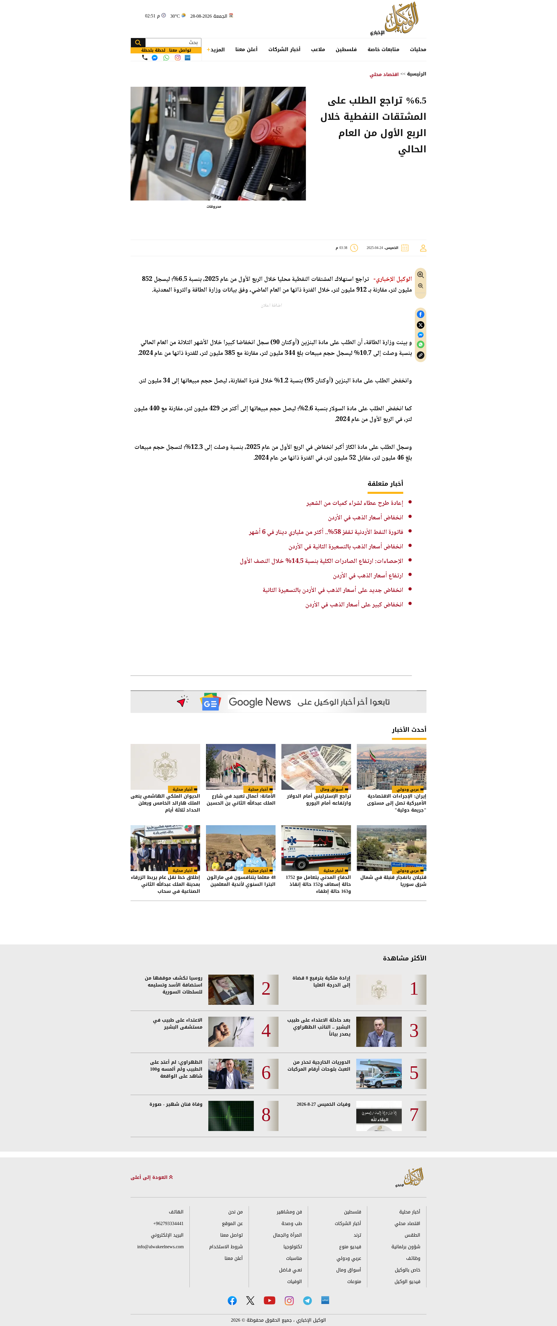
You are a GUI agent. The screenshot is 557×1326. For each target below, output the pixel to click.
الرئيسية (416, 73)
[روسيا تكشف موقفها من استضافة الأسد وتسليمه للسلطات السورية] (231, 990)
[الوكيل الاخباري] (409, 1177)
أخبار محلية (258, 789)
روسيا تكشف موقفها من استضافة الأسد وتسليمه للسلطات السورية (173, 985)
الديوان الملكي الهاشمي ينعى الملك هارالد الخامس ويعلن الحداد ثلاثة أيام (165, 803)
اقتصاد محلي (384, 74)
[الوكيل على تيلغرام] (307, 1300)
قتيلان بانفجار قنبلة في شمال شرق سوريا (393, 881)
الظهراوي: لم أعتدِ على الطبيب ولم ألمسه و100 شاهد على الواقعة (176, 1069)
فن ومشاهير (289, 1211)
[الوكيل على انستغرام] (289, 1300)
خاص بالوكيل (407, 1269)
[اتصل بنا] (144, 57)
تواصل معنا (231, 1235)
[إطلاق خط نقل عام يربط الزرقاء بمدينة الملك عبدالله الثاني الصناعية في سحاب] (165, 848)
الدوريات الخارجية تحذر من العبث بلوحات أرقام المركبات (318, 1066)
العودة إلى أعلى (150, 1177)
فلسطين (346, 49)
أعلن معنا (246, 49)
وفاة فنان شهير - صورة (175, 1104)
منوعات (354, 1281)
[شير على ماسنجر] (421, 335)
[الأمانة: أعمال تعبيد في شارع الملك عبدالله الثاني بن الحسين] (241, 767)
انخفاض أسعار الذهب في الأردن (365, 517)
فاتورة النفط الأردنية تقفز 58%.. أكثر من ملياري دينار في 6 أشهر (326, 532)
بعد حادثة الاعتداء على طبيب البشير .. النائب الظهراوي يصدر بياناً (318, 1027)
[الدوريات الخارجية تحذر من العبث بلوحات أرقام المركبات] (379, 1074)
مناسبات (294, 1258)
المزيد (218, 49)
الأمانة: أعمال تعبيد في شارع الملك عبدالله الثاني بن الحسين (241, 800)
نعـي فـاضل (290, 1269)
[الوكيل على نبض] (325, 1300)
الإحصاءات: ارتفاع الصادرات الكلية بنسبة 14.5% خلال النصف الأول (321, 561)
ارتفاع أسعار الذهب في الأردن (368, 575)
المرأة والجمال (287, 1235)
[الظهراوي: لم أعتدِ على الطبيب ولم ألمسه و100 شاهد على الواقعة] (231, 1074)
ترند (357, 1235)
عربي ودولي (408, 789)
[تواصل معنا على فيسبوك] (155, 58)
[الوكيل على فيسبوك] (232, 1300)
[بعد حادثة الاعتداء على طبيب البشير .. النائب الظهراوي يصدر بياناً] (379, 1032)
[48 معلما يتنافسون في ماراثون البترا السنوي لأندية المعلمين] (241, 848)
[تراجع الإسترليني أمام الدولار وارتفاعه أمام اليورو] (316, 767)
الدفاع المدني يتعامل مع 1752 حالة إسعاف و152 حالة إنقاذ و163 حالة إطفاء (318, 884)
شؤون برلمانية (405, 1246)
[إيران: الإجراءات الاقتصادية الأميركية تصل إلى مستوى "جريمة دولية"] (391, 767)
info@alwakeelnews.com (160, 1246)
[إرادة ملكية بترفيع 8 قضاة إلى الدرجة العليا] (379, 990)
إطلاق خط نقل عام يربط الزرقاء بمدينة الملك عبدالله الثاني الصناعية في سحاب (165, 884)
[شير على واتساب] (420, 344)
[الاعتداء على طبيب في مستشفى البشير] (231, 1032)
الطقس (412, 1235)
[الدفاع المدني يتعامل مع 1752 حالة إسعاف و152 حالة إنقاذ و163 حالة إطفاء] (316, 848)
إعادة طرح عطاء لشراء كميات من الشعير (354, 503)
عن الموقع (232, 1223)
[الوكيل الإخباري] (395, 19)
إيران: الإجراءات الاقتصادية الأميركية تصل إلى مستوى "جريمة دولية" (396, 803)
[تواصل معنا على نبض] (187, 57)
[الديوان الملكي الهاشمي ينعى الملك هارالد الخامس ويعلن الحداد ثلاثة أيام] (165, 767)
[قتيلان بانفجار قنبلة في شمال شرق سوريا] (391, 848)
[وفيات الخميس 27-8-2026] (379, 1116)
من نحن (235, 1211)
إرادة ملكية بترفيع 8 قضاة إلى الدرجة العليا (321, 982)
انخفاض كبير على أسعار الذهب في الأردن (354, 604)
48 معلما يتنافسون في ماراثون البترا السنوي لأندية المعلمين (241, 881)
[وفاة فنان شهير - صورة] (231, 1116)
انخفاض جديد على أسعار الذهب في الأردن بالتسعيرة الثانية (333, 590)
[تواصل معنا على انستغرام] (177, 57)
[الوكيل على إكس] (250, 1300)
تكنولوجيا (292, 1246)
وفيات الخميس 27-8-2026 (323, 1104)
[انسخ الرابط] (420, 355)
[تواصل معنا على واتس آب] (166, 58)
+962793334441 (168, 1223)
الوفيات (294, 1281)
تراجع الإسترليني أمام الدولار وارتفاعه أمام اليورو (319, 800)
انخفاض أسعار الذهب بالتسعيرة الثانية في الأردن (345, 546)
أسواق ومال (331, 789)
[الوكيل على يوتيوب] (269, 1300)
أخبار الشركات (284, 49)
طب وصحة (291, 1223)
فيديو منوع (350, 1246)
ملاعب (318, 49)
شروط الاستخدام (226, 1246)
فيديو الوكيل (407, 1281)
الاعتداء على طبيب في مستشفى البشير (177, 1024)
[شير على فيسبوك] (420, 314)
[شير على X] (420, 325)
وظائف (413, 1258)
